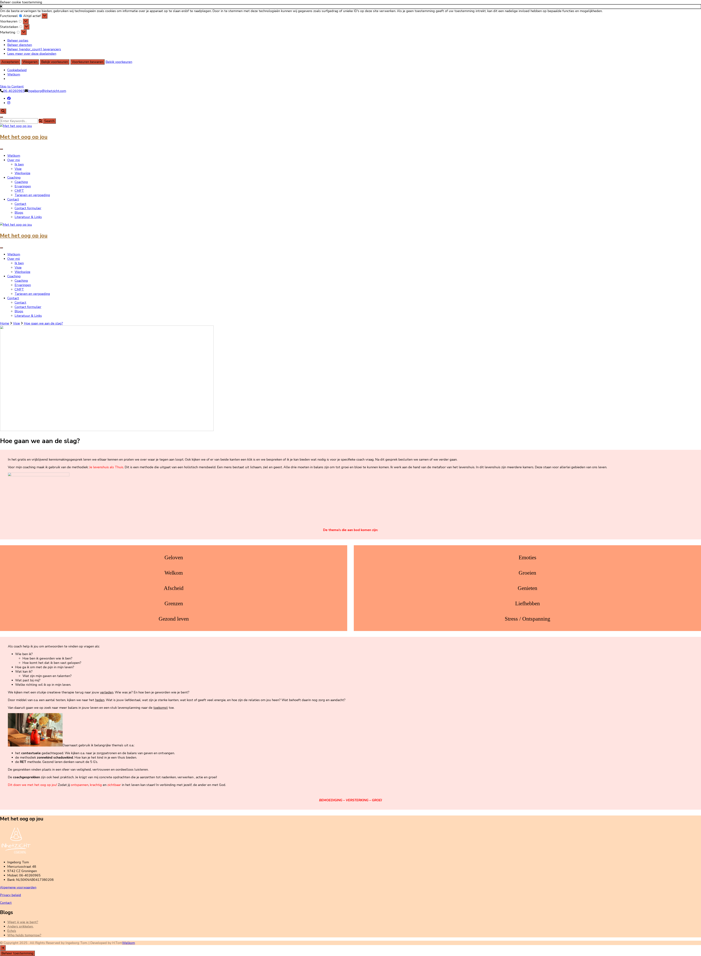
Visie (18, 169)
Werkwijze (22, 173)
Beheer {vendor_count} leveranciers (34, 49)
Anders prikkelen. (20, 926)
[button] (350, 6)
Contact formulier (28, 208)
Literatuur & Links (28, 217)
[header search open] (3, 111)
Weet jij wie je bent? (22, 922)
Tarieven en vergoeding (32, 195)
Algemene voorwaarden (18, 887)
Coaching (14, 177)
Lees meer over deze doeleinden (31, 53)
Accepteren (10, 62)
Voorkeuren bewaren (87, 62)
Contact (13, 199)
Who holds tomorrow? (24, 935)
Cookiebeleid (17, 70)
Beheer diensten (19, 45)
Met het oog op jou (23, 137)
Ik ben (19, 164)
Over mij (13, 160)
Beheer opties (17, 40)
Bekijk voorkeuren (54, 62)
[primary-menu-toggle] (1, 149)
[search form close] (1, 117)
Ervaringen (23, 186)
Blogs (19, 212)
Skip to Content (12, 86)
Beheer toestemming (17, 953)
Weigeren (30, 62)
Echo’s (11, 931)
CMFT (19, 190)
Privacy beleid (10, 895)
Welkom (13, 74)
